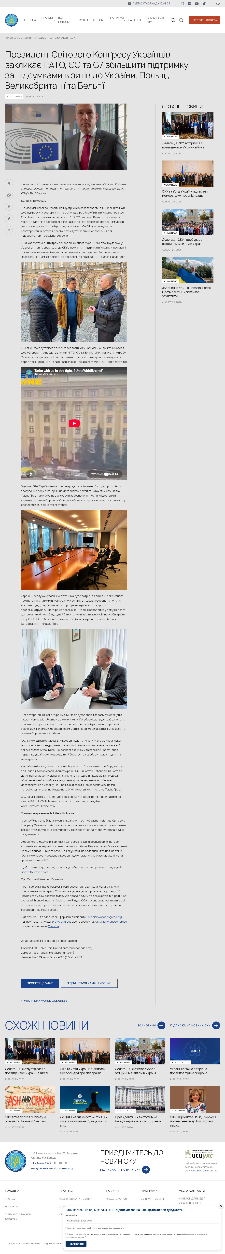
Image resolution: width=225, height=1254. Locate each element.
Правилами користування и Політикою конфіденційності (130, 1234)
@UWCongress (61, 921)
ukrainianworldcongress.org (104, 917)
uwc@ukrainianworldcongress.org (52, 1168)
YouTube (53, 926)
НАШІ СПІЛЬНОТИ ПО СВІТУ (75, 1198)
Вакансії (134, 20)
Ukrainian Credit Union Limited (201, 1170)
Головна (29, 20)
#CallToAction (91, 20)
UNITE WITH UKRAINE (153, 1198)
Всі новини (25, 37)
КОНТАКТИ (11, 1206)
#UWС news (14, 96)
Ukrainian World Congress (46, 1001)
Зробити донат (204, 20)
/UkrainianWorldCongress (110, 921)
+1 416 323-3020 (41, 1163)
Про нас (10, 1198)
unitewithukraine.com (34, 872)
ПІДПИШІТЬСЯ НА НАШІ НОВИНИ (89, 983)
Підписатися (76, 1243)
